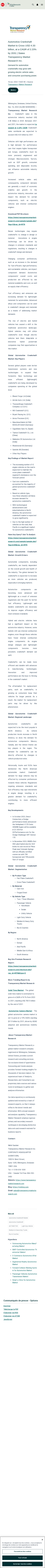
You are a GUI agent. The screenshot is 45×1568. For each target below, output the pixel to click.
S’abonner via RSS (10, 1313)
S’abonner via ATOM (11, 1316)
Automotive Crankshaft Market (18, 1218)
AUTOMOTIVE (13, 1226)
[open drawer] (42, 4)
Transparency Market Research (20, 84)
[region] (22, 1552)
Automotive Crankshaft (16, 1222)
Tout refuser (22, 1558)
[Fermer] (42, 1539)
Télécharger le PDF (10, 1309)
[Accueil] (11, 5)
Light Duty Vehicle (27, 1226)
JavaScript (7, 1319)
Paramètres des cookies (22, 1551)
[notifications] (37, 4)
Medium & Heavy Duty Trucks (18, 1230)
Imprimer (7, 1306)
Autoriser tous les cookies (22, 1564)
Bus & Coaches (14, 1234)
